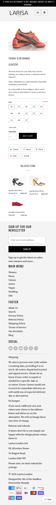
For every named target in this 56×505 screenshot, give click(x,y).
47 (26, 120)
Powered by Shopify (18, 483)
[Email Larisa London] (36, 348)
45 (12, 120)
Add (14, 156)
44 (41, 113)
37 (26, 107)
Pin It (40, 149)
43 (34, 113)
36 (19, 107)
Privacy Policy (15, 315)
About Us (13, 308)
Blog (10, 335)
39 (41, 107)
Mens (11, 276)
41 (19, 113)
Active (11, 284)
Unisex (12, 280)
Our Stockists (15, 331)
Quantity (12, 131)
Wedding (13, 291)
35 (12, 107)
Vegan (11, 288)
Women (12, 272)
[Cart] (44, 12)
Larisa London (24, 474)
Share (28, 149)
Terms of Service (17, 327)
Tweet (15, 149)
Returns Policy (16, 319)
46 (19, 120)
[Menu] (38, 12)
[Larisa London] (18, 15)
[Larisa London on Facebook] (16, 348)
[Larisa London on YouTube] (21, 348)
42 (26, 113)
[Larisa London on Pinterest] (26, 348)
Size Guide (45, 101)
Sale (10, 295)
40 (11, 113)
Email (26, 156)
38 (34, 107)
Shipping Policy (16, 323)
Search (12, 311)
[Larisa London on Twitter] (10, 348)
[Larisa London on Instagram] (31, 348)
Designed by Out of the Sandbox (24, 479)
